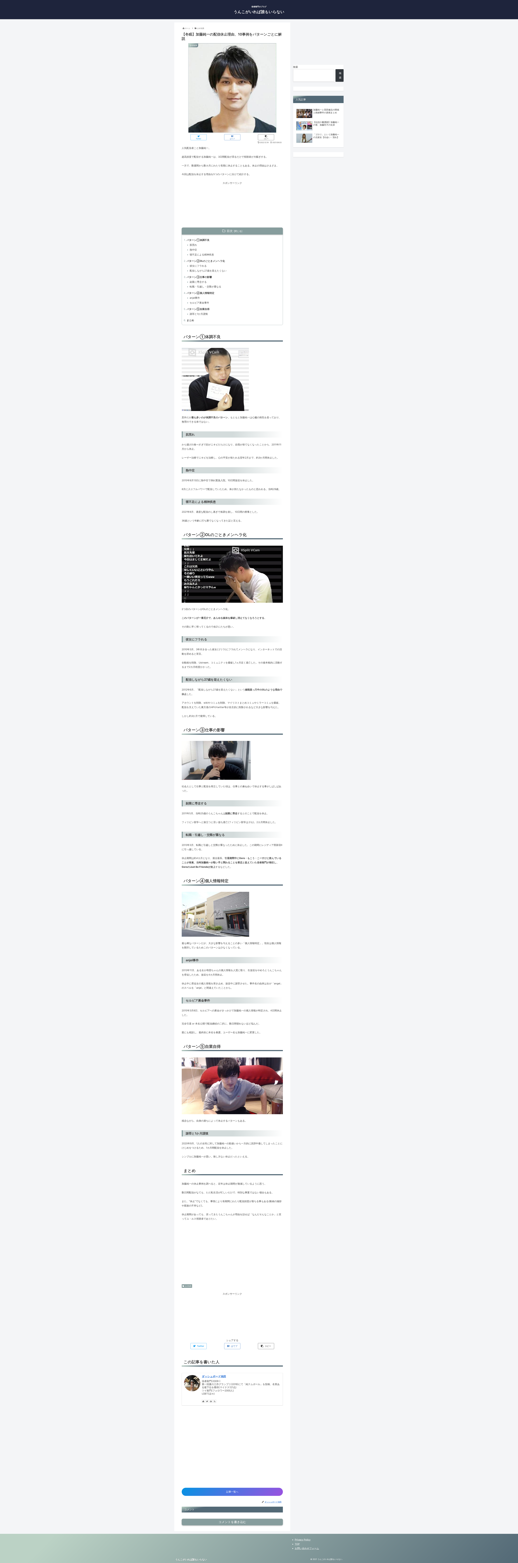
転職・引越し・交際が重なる (205, 286)
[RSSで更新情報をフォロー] (214, 1401)
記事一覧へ (232, 1491)
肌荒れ (193, 244)
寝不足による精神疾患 (202, 254)
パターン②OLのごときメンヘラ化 (206, 261)
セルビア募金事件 (199, 302)
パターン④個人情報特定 (200, 293)
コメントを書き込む (232, 1522)
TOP (297, 1544)
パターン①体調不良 (198, 240)
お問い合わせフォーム (307, 1548)
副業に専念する (198, 281)
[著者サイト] (203, 1401)
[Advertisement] (232, 204)
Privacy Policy (303, 1539)
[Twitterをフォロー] (207, 1401)
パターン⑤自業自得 (198, 309)
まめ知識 (188, 1286)
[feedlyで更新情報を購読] (210, 1401)
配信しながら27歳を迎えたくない (208, 270)
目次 (230, 231)
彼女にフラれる (198, 265)
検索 (295, 67)
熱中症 (193, 249)
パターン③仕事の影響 (199, 277)
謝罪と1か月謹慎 (199, 313)
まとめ (190, 320)
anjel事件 (195, 297)
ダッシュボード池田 (214, 1376)
